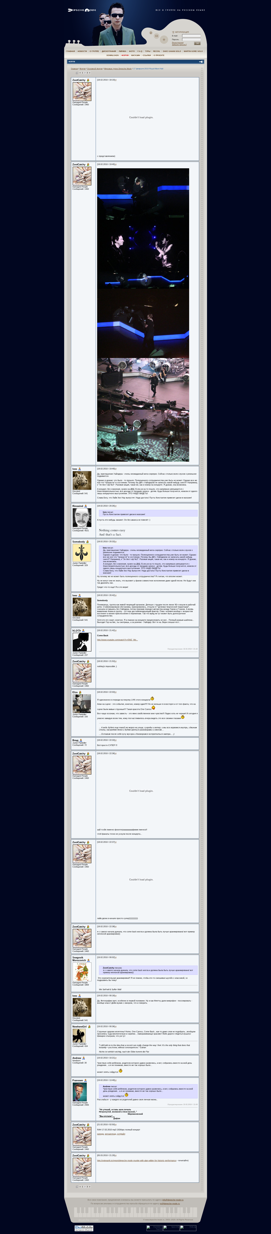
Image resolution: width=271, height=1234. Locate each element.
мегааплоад (110, 1134)
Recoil (156, 51)
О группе (94, 51)
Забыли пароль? (179, 45)
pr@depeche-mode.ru (170, 1203)
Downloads (113, 55)
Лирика (122, 51)
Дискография (109, 51)
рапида (100, 1134)
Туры (147, 51)
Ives (74, 469)
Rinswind (77, 506)
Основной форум (95, 69)
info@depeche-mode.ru (172, 1200)
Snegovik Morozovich (79, 959)
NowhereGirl (79, 1026)
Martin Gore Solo (193, 51)
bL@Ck (76, 630)
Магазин (135, 55)
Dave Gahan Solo (172, 51)
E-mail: (175, 36)
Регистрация (177, 43)
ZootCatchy (78, 80)
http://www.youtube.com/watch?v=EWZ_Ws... (117, 640)
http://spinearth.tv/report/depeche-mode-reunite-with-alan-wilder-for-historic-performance (136, 1160)
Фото (132, 51)
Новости (82, 51)
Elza (74, 692)
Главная (70, 51)
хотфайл (121, 1134)
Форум (124, 55)
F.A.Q (140, 51)
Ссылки (147, 55)
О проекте (159, 55)
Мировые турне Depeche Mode (118, 69)
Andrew (76, 1058)
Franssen (77, 1080)
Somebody (78, 541)
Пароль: (176, 39)
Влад (75, 740)
